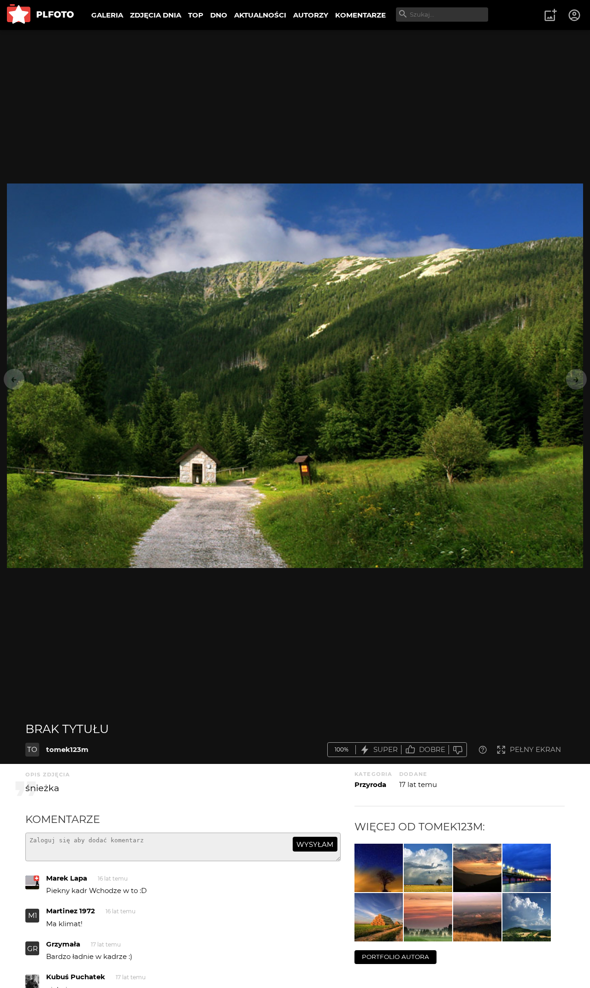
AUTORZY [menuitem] (310, 15)
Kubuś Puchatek (75, 976)
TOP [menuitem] (195, 15)
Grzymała (63, 944)
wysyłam (314, 844)
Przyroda (370, 784)
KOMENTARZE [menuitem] (360, 15)
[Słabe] (457, 750)
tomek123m (67, 749)
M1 (32, 915)
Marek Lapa (66, 878)
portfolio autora (395, 956)
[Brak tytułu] (378, 868)
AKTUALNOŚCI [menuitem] (260, 15)
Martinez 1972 (70, 910)
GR (32, 948)
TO (32, 749)
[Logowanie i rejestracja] (575, 15)
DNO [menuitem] (218, 15)
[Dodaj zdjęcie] (550, 15)
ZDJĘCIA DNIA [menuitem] (155, 15)
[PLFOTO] (40, 15)
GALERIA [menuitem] (107, 15)
